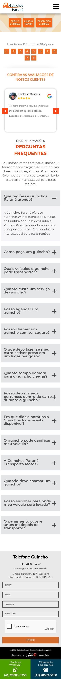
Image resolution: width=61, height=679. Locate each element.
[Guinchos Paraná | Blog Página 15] (13, 6)
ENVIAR (30, 640)
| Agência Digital (43, 655)
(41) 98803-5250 (30, 563)
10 (34, 58)
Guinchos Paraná (22, 650)
